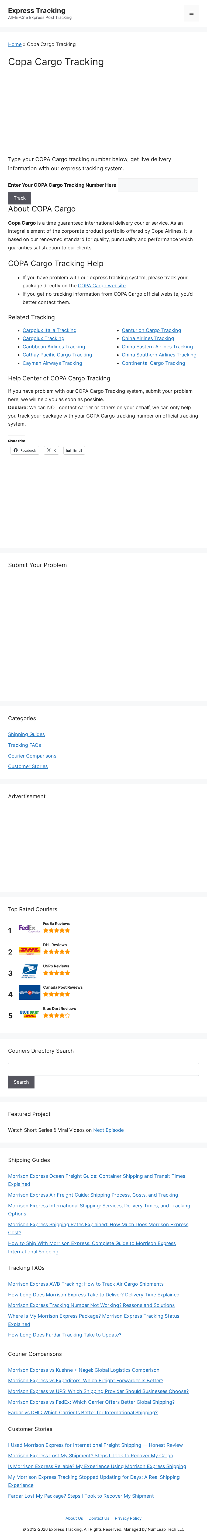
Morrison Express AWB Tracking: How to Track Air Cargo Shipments (86, 1284)
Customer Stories (28, 766)
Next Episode (108, 1130)
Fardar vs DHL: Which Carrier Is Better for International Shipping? (83, 1412)
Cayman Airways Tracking (52, 363)
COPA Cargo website (102, 285)
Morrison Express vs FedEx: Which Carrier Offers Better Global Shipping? (91, 1402)
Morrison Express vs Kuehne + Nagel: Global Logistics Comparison (84, 1370)
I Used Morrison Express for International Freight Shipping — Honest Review (95, 1445)
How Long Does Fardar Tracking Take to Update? (64, 1335)
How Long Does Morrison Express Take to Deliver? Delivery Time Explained (94, 1294)
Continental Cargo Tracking (153, 363)
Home (15, 44)
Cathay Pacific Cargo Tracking (57, 355)
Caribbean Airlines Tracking (54, 346)
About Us (74, 1518)
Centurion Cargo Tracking (151, 330)
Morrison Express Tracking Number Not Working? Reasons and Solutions (91, 1305)
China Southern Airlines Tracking (159, 355)
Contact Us (98, 1518)
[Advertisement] (103, 115)
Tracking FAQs (24, 745)
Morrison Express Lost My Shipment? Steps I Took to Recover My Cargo (90, 1455)
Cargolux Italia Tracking (50, 330)
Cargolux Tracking (43, 338)
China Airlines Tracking (148, 338)
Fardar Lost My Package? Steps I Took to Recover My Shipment (81, 1496)
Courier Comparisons (32, 756)
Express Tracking (36, 10)
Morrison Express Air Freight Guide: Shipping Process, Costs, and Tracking (93, 1195)
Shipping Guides (26, 734)
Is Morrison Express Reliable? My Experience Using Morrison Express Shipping (97, 1466)
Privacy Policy (128, 1518)
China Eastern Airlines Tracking (157, 346)
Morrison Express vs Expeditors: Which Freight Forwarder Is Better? (85, 1380)
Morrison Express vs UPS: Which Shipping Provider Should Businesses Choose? (98, 1391)
